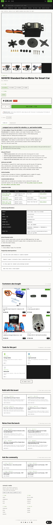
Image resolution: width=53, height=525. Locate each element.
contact (29, 503)
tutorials (5, 508)
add (24, 312)
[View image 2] (16, 68)
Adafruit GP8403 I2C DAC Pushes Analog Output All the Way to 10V (37, 443)
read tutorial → (7, 402)
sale (4, 503)
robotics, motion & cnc (9, 11)
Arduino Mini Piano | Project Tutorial (12, 397)
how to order (30, 497)
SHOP (2, 1)
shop (2, 11)
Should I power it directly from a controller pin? (17, 259)
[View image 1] (6, 68)
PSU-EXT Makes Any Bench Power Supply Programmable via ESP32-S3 (37, 431)
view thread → (6, 467)
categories (5, 499)
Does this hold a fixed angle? (11, 268)
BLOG (9, 1)
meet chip (10, 492)
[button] (5, 8)
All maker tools (26, 381)
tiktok (28, 512)
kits (4, 501)
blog (4, 510)
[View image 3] (26, 68)
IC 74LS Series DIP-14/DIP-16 (33, 309)
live (19, 492)
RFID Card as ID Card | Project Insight (36, 397)
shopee (28, 508)
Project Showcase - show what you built (12, 464)
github (15, 492)
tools (4, 497)
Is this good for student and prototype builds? (16, 264)
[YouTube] (25, 522)
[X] (29, 522)
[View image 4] (37, 68)
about (4, 492)
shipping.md (13, 122)
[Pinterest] (31, 522)
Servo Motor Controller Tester (11, 184)
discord (4, 514)
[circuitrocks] (1, 3)
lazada (28, 510)
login (46, 1)
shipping (29, 499)
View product (43, 193)
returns (29, 501)
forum (4, 512)
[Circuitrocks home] (2, 5)
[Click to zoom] (26, 38)
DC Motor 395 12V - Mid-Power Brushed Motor (37, 335)
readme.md (5, 122)
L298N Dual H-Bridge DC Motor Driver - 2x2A (12, 335)
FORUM (12, 1)
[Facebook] (21, 522)
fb (10, 117)
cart (49, 1)
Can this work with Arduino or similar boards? (15, 254)
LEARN (6, 1)
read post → (6, 436)
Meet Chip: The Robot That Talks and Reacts (13, 408)
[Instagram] (23, 522)
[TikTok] (27, 522)
